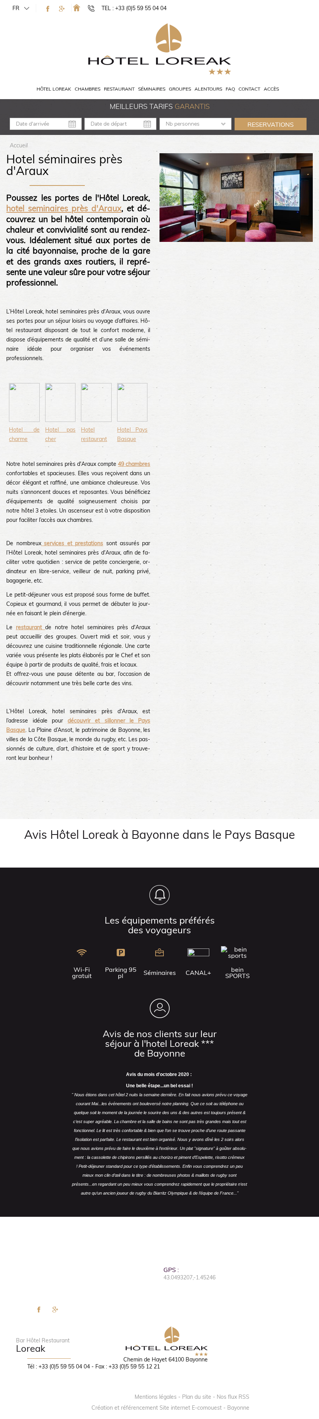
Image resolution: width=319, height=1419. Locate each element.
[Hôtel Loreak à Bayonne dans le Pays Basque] (76, 7)
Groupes (180, 89)
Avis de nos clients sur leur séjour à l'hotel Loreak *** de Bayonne (160, 1043)
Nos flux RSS (233, 1396)
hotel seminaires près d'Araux (63, 208)
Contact (249, 89)
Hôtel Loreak (54, 89)
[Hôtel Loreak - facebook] (48, 9)
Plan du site (196, 1396)
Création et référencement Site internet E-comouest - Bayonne (170, 1407)
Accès (271, 89)
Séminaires (151, 89)
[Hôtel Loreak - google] (62, 9)
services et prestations (72, 543)
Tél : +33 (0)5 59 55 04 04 (58, 1366)
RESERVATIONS (270, 124)
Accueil (19, 145)
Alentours (208, 89)
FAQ (230, 89)
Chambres (87, 89)
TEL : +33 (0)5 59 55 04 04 (134, 8)
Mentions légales (156, 1396)
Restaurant (119, 89)
